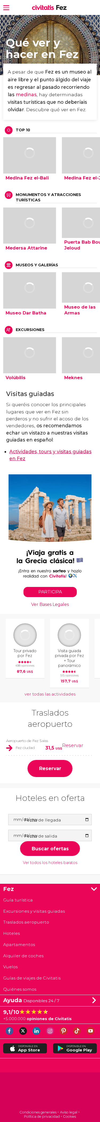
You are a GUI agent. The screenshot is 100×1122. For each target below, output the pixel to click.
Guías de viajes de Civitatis (32, 978)
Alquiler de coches (23, 955)
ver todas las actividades (50, 694)
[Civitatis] (50, 1091)
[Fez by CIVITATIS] (44, 7)
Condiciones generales (38, 1112)
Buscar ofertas (50, 848)
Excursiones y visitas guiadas (34, 911)
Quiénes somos (19, 989)
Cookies (69, 1117)
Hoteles (11, 933)
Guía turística (18, 899)
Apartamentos (19, 944)
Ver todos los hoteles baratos (50, 862)
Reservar (72, 745)
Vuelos (10, 966)
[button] (6, 7)
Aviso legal (68, 1112)
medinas (26, 94)
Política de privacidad (42, 1117)
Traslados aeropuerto (26, 922)
